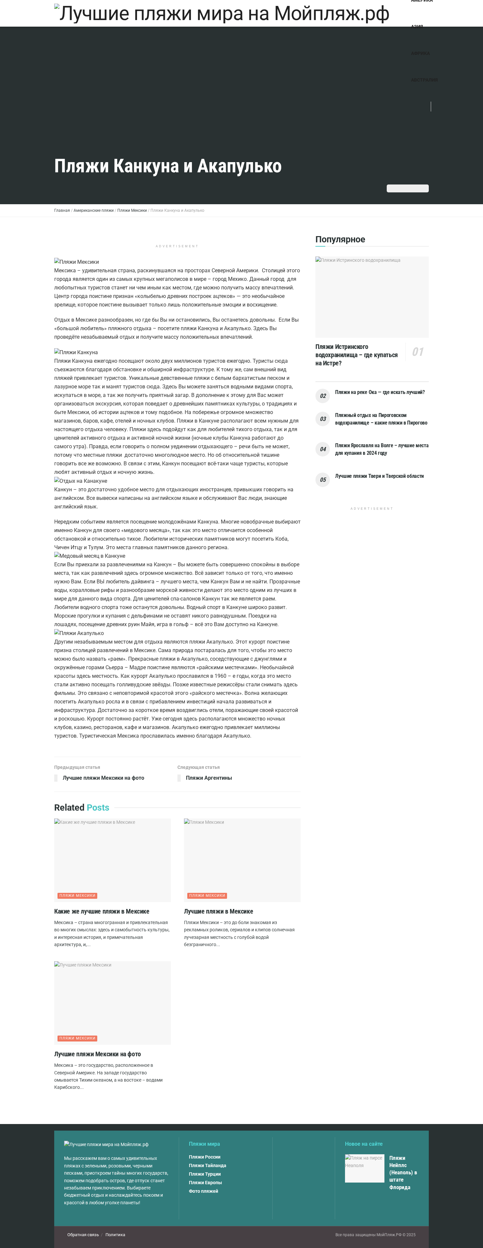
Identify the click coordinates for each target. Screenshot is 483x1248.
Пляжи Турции (205, 1174)
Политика (115, 1234)
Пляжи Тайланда (207, 1165)
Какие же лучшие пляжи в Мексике (102, 911)
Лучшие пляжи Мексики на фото (97, 1054)
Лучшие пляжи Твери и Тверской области (379, 476)
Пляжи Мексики (77, 895)
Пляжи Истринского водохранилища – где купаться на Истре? (356, 355)
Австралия (424, 80)
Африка (420, 53)
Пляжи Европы (205, 1182)
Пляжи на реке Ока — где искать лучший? (380, 392)
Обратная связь (83, 1234)
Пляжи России (204, 1157)
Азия (417, 26)
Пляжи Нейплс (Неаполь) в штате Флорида (403, 1172)
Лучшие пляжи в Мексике (218, 911)
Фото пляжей (203, 1191)
